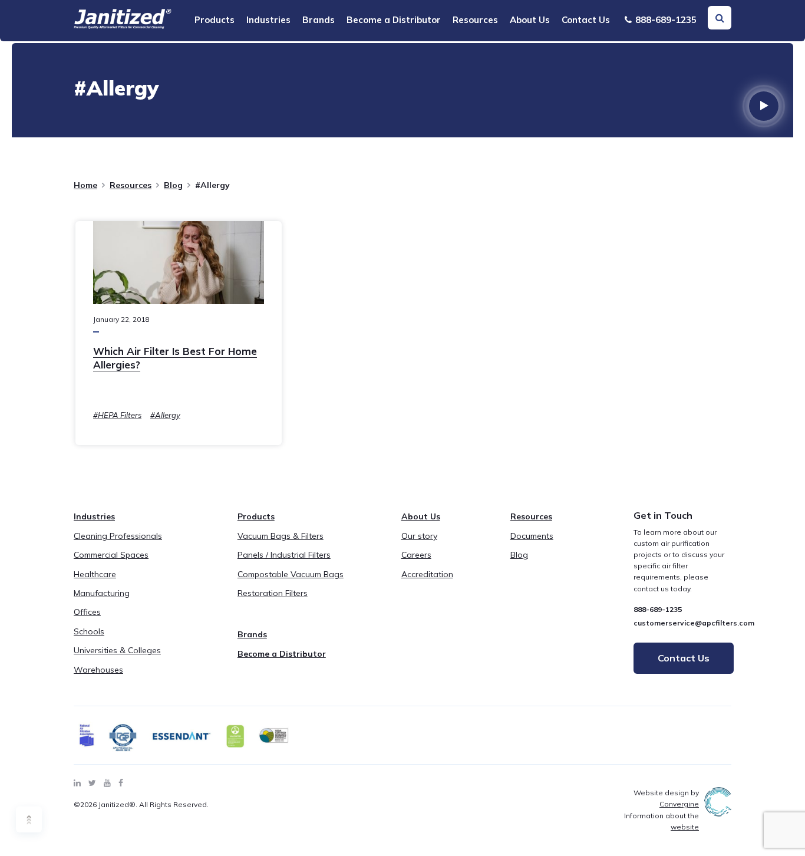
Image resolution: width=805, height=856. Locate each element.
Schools (89, 631)
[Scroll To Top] (29, 819)
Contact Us (586, 19)
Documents (531, 536)
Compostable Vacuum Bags (290, 574)
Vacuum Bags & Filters (280, 536)
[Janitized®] (122, 19)
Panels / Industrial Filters (284, 554)
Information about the (661, 821)
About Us (530, 19)
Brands (318, 19)
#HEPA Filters (117, 415)
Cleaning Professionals (118, 536)
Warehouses (98, 669)
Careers (416, 554)
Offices (87, 612)
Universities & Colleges (117, 650)
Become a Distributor (394, 19)
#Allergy (165, 415)
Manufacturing (102, 593)
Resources (475, 19)
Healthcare (95, 574)
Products (214, 19)
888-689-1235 (665, 19)
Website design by (666, 798)
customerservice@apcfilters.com (694, 622)
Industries (268, 19)
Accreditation (427, 574)
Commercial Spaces (111, 554)
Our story (419, 536)
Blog (173, 185)
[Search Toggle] (719, 17)
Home (85, 185)
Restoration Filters (272, 593)
